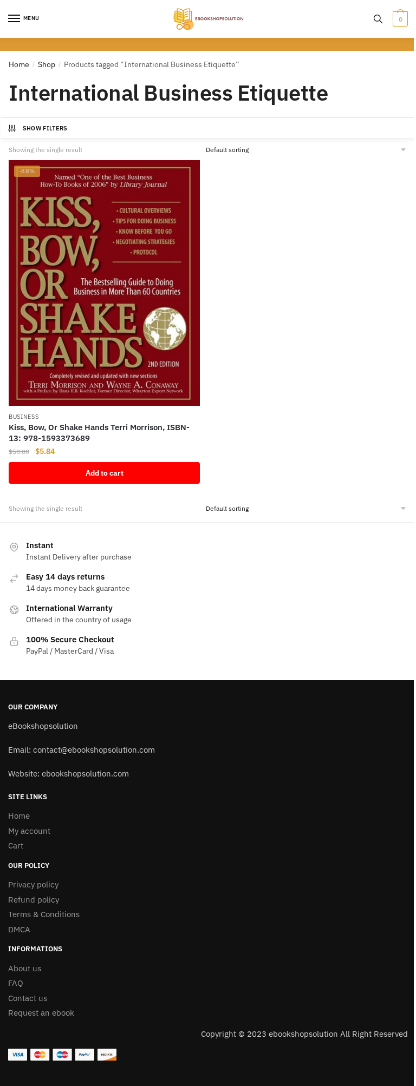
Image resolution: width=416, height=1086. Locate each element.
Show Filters (45, 128)
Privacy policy (33, 884)
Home (19, 64)
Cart (15, 845)
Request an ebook (41, 1013)
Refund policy (33, 899)
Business (24, 416)
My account (29, 831)
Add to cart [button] (104, 473)
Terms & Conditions (44, 914)
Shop (46, 64)
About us (24, 968)
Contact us (27, 998)
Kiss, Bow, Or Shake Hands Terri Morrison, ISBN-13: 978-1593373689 (99, 432)
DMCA (19, 929)
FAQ (15, 983)
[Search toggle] (378, 19)
